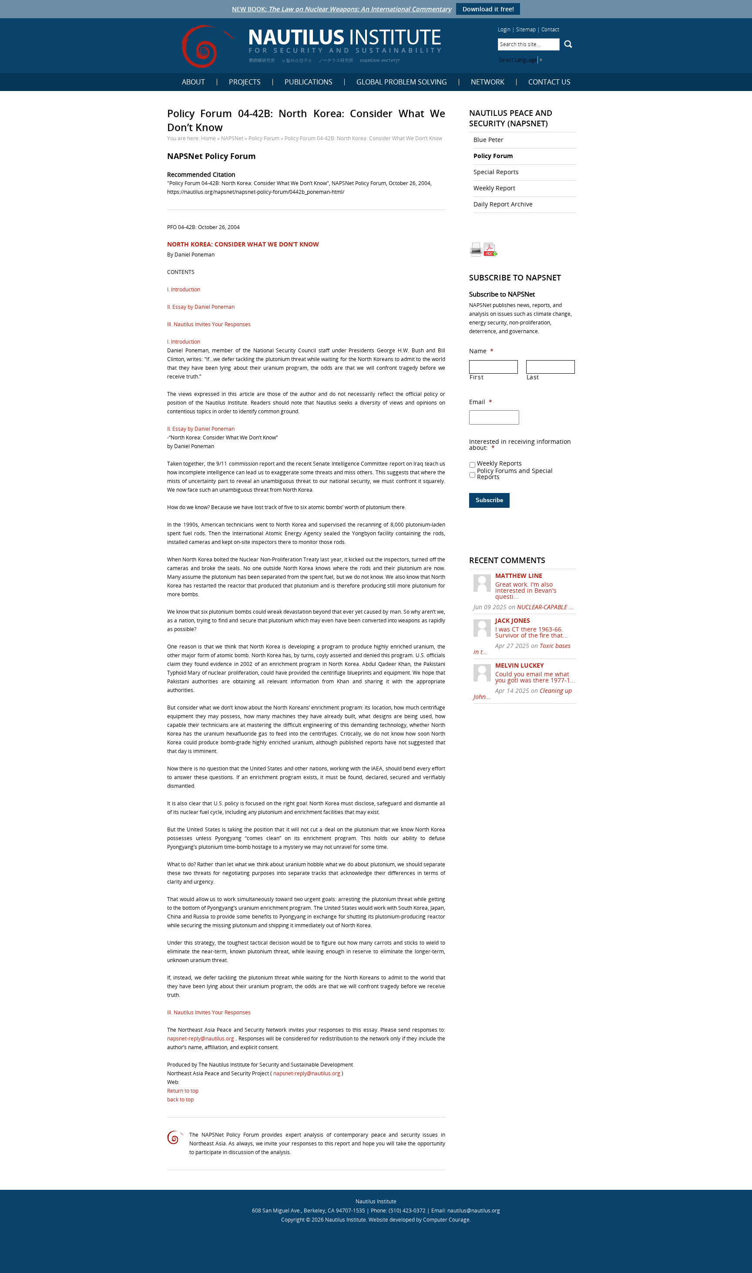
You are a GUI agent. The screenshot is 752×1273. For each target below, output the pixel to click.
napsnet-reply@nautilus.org (201, 1038)
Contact (550, 29)
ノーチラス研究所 (336, 60)
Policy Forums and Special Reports (515, 474)
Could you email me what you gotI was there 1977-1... (535, 677)
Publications (308, 82)
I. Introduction (183, 289)
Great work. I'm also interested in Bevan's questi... (526, 590)
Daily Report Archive (503, 204)
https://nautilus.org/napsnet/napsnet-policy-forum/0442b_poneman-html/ (255, 192)
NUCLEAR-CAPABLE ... (545, 607)
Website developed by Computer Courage (419, 1219)
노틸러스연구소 (297, 60)
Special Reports (496, 172)
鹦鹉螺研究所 (262, 60)
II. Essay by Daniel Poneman (201, 307)
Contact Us (549, 82)
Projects (245, 82)
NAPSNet (232, 138)
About (193, 82)
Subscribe (489, 500)
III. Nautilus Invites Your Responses (209, 324)
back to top (180, 1099)
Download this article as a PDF (490, 250)
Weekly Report (494, 188)
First (476, 377)
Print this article (476, 250)
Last (533, 377)
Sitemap (526, 29)
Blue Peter (488, 139)
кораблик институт (380, 60)
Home (208, 138)
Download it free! (488, 9)
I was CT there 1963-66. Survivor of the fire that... (531, 632)
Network (487, 82)
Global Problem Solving (401, 82)
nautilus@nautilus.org (473, 1210)
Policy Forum (263, 138)
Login (504, 29)
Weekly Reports (499, 463)
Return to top (182, 1090)
